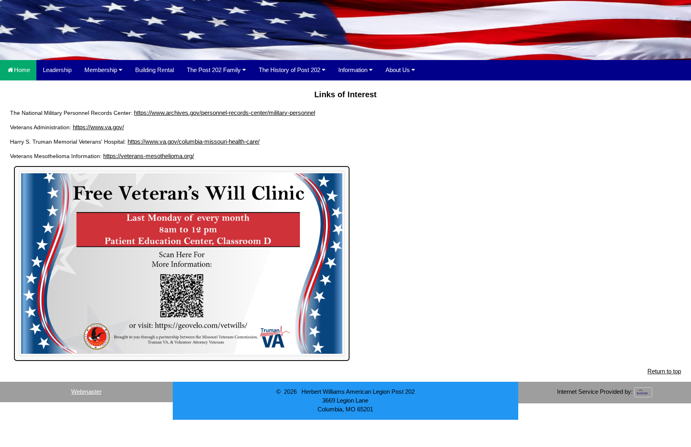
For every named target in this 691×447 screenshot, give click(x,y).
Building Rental (154, 69)
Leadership (57, 69)
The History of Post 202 (290, 69)
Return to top (664, 371)
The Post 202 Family (214, 69)
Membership (101, 69)
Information (353, 69)
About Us (398, 69)
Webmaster (86, 392)
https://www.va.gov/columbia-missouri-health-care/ (194, 141)
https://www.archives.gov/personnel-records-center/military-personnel (224, 113)
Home (22, 69)
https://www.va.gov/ (98, 127)
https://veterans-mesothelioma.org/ (148, 156)
